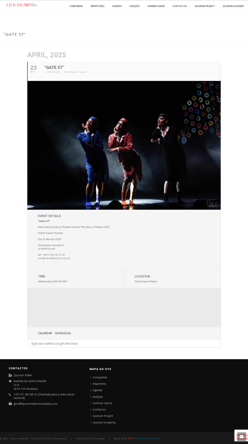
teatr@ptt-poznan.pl (58, 258)
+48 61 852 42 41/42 (54, 254)
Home (214, 42)
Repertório (97, 6)
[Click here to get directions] (218, 343)
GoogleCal (63, 333)
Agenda (117, 6)
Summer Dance (156, 6)
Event (224, 42)
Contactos (180, 6)
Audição (134, 6)
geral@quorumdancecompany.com (36, 403)
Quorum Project (205, 6)
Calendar (45, 333)
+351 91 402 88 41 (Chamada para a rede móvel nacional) (44, 396)
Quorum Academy (233, 6)
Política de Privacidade (90, 438)
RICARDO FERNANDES (148, 438)
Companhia (76, 6)
